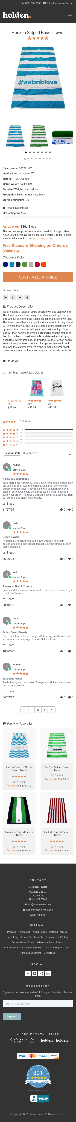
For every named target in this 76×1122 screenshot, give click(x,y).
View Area (15, 213)
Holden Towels (39, 886)
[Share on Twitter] (20, 297)
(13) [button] (21, 429)
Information (24, 931)
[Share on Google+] (5, 297)
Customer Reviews (32, 947)
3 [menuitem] (44, 709)
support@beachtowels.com (39, 909)
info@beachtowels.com (39, 904)
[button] (10, 503)
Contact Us (49, 952)
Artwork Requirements (32, 937)
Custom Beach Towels (23, 942)
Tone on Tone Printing (57, 937)
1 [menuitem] (32, 709)
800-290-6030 (39, 914)
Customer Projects (53, 947)
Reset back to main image (39, 158)
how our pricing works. (40, 238)
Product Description (16, 207)
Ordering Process (58, 931)
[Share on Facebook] (13, 297)
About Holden (40, 931)
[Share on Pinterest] (27, 297)
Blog (68, 947)
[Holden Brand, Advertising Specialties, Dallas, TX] (39, 1099)
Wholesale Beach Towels (50, 942)
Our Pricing (12, 937)
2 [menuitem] (38, 709)
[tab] (12, 453)
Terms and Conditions (30, 952)
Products (11, 931)
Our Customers (12, 947)
